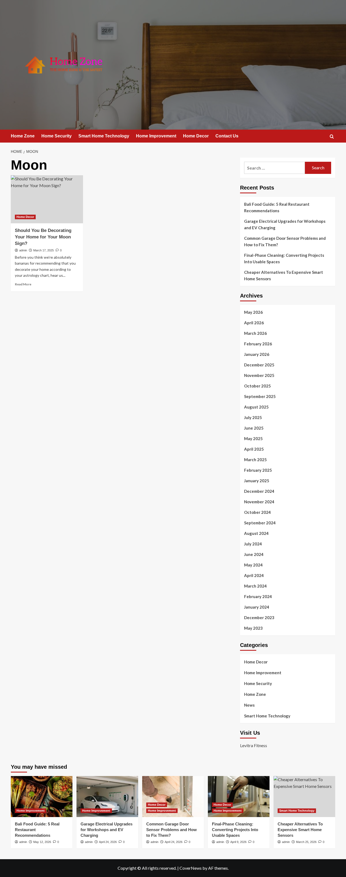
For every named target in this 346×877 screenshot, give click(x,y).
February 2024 (258, 596)
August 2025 (256, 406)
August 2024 (256, 533)
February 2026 (258, 343)
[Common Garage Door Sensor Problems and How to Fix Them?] (173, 796)
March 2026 (255, 333)
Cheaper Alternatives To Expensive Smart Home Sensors (283, 275)
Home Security (56, 136)
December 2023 (259, 617)
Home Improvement (156, 136)
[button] (331, 136)
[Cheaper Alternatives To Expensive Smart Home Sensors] (304, 796)
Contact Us (226, 136)
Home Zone (23, 136)
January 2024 (256, 607)
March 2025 (255, 459)
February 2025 (258, 470)
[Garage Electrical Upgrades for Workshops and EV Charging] (107, 796)
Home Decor (196, 136)
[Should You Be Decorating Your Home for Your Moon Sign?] (47, 199)
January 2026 (256, 354)
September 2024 (260, 522)
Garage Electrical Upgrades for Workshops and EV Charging (284, 224)
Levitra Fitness (253, 745)
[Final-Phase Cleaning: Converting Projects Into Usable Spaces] (239, 796)
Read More (23, 284)
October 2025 (257, 385)
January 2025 (256, 480)
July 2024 (253, 543)
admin (23, 250)
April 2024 (254, 575)
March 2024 (255, 585)
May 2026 (253, 312)
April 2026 (254, 322)
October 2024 (257, 512)
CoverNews (190, 868)
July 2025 (253, 417)
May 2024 (253, 564)
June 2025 (254, 428)
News (249, 705)
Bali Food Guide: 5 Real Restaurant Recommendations (277, 207)
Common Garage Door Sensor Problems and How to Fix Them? (285, 241)
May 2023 (253, 628)
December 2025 (259, 364)
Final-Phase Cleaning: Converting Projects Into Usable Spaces (284, 258)
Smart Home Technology (103, 136)
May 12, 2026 (42, 842)
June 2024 (254, 554)
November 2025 (259, 375)
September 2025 (260, 396)
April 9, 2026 (238, 842)
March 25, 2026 (306, 842)
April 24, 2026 (108, 842)
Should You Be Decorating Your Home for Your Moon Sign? (43, 237)
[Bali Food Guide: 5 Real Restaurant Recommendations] (41, 796)
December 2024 (259, 491)
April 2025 (254, 449)
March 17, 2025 (43, 250)
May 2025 (253, 438)
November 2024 (259, 501)
